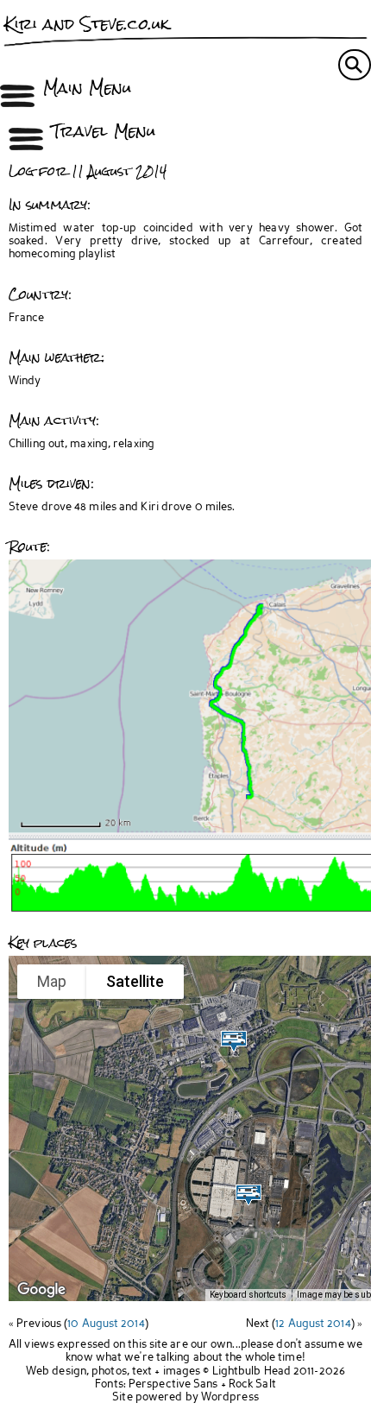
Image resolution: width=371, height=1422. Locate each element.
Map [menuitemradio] (51, 981)
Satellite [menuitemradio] (135, 981)
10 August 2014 (105, 1324)
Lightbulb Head (251, 1371)
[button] (248, 1194)
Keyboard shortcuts (248, 1294)
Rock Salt (252, 1384)
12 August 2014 (312, 1324)
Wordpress (230, 1397)
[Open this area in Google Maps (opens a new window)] (41, 1290)
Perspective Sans (173, 1384)
